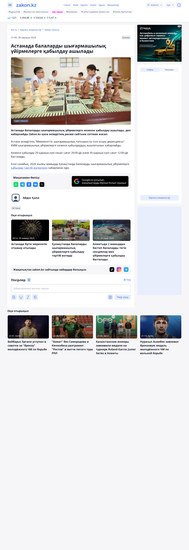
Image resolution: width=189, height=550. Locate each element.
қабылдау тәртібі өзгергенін (29, 168)
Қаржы (84, 5)
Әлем (75, 5)
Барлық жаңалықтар (30, 29)
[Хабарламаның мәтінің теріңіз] (71, 288)
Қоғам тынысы (52, 29)
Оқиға (93, 5)
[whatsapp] (16, 184)
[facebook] (29, 184)
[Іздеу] (179, 5)
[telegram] (22, 184)
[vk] (35, 184)
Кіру (129, 279)
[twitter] (42, 184)
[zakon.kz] (26, 5)
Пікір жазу (122, 297)
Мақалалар (113, 5)
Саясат (67, 5)
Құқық (102, 5)
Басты (14, 29)
